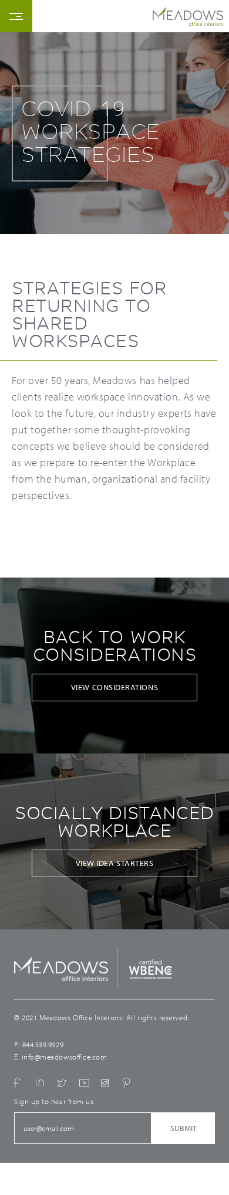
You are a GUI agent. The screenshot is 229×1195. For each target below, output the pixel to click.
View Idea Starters (115, 863)
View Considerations (114, 687)
